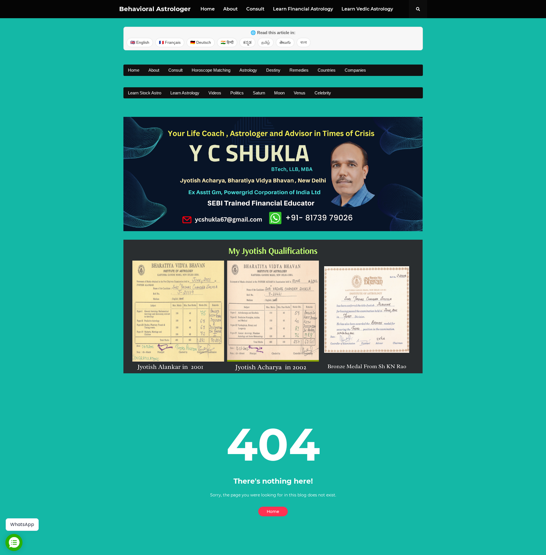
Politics (237, 92)
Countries (327, 70)
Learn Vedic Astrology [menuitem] (367, 9)
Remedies (299, 70)
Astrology (248, 70)
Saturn (259, 92)
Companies (355, 70)
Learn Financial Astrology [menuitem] (303, 9)
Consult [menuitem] (255, 9)
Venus (299, 92)
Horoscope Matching (211, 70)
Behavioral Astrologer (155, 9)
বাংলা (303, 42)
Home (133, 70)
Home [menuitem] (207, 9)
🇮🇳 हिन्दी (227, 42)
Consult (175, 70)
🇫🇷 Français (170, 42)
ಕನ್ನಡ (247, 42)
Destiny (273, 70)
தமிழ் (265, 42)
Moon (279, 92)
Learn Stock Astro (144, 92)
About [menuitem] (230, 9)
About (153, 70)
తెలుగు (285, 42)
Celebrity (323, 92)
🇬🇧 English (139, 42)
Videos (214, 92)
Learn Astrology (184, 92)
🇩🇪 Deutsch (200, 42)
